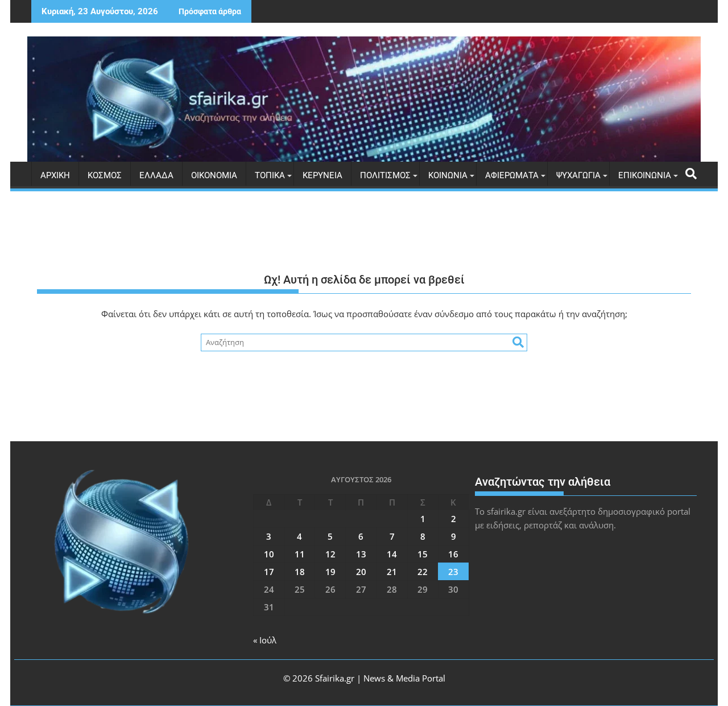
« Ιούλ (264, 640)
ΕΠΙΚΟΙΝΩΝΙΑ (644, 175)
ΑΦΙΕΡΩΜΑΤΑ (512, 175)
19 (330, 571)
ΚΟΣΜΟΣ (105, 175)
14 (392, 554)
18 (300, 571)
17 (269, 571)
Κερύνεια (322, 175)
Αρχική (55, 175)
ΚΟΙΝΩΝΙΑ (448, 175)
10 (269, 554)
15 (422, 554)
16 (453, 554)
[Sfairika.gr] (364, 99)
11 (300, 554)
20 (361, 571)
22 (422, 571)
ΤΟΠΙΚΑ (270, 175)
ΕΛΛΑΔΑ (156, 175)
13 (361, 554)
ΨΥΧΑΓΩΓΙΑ (578, 175)
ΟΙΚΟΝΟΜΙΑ (214, 175)
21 (392, 571)
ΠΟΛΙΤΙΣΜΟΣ (385, 175)
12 (330, 554)
